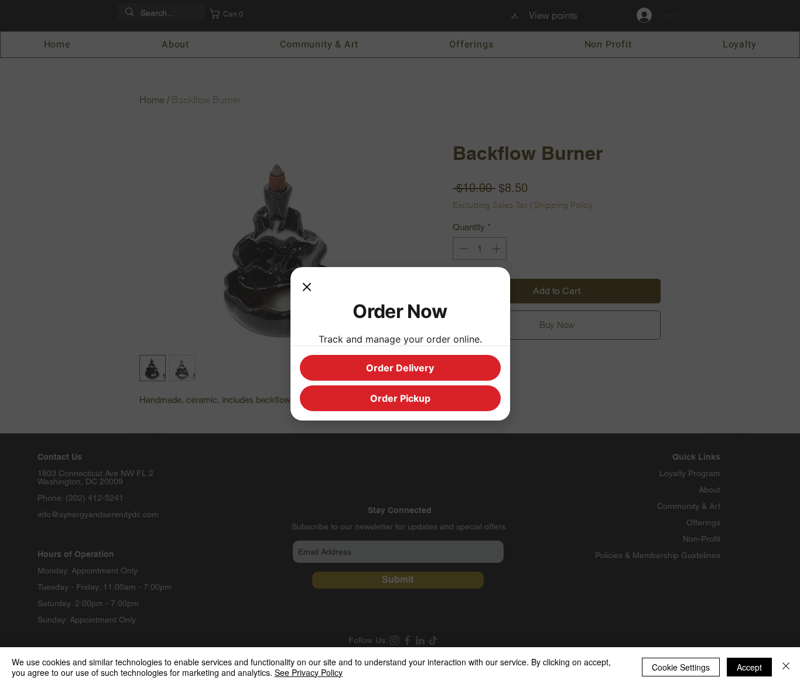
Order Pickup (400, 398)
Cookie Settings (681, 667)
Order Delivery (400, 368)
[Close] (307, 288)
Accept (749, 667)
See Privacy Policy (309, 672)
